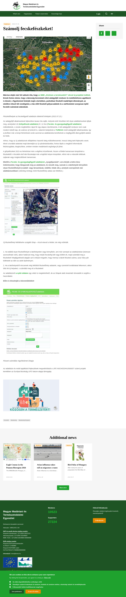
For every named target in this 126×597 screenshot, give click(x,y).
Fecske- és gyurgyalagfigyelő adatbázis (64, 124)
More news (63, 487)
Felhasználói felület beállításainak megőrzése (28, 587)
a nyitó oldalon (22, 273)
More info (47, 577)
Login (98, 14)
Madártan (7, 24)
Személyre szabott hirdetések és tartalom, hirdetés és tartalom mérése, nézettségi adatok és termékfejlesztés (49, 584)
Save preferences (17, 591)
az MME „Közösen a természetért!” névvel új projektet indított (64, 95)
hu (112, 14)
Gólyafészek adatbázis (28, 124)
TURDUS (59, 130)
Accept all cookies (33, 591)
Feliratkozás (99, 520)
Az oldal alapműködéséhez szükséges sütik (27, 582)
